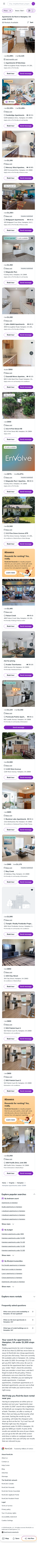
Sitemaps (5, 1476)
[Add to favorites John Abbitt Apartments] (32, 290)
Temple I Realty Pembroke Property (19, 924)
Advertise (5, 1473)
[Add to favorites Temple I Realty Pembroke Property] (32, 890)
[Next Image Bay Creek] (31, 848)
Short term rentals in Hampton (12, 1269)
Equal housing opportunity (11, 1532)
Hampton (20, 1183)
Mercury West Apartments (16, 167)
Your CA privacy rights (9, 1513)
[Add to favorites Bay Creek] (32, 837)
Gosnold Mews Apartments (16, 376)
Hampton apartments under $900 (13, 1234)
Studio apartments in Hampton (12, 1207)
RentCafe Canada (8, 1484)
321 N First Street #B (14, 429)
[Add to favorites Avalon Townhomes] (32, 634)
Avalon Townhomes (13, 664)
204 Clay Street (12, 976)
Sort (31, 22)
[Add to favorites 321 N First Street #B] (32, 395)
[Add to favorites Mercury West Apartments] (32, 133)
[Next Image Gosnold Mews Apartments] (31, 353)
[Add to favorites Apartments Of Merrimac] (32, 29)
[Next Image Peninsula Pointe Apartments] (31, 693)
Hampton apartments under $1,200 (13, 1246)
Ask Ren (31, 1538)
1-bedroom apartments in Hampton (13, 1211)
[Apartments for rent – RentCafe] (7, 1448)
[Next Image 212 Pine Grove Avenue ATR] (31, 510)
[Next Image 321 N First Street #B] (31, 405)
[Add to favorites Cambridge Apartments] (32, 81)
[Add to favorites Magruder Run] (32, 238)
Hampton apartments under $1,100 (13, 1242)
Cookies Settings (7, 1520)
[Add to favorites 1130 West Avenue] (32, 735)
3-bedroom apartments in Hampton (13, 1219)
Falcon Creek (11, 616)
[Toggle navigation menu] (4, 3)
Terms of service (7, 1506)
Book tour (10, 73)
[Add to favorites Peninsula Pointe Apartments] (32, 683)
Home (4, 1183)
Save (17, 1538)
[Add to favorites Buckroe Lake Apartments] (32, 785)
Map (7, 1538)
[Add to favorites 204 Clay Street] (32, 942)
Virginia (11, 1183)
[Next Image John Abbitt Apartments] (31, 301)
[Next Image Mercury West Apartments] (31, 144)
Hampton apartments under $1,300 (13, 1250)
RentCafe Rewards (8, 1487)
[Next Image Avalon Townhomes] (31, 644)
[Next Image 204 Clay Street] (31, 952)
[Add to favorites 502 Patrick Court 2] (32, 1046)
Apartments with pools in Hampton (13, 1282)
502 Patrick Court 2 (13, 1080)
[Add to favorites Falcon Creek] (32, 582)
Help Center (6, 1465)
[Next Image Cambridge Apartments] (31, 92)
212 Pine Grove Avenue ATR (17, 533)
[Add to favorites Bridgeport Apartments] (32, 186)
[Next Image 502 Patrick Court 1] (31, 1005)
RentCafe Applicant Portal (10, 1495)
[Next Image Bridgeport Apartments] (31, 196)
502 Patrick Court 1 (13, 1028)
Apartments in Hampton (10, 1203)
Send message (25, 73)
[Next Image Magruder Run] (31, 249)
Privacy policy (6, 1509)
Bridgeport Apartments (15, 220)
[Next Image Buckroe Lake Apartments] (31, 796)
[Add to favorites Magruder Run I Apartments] (32, 447)
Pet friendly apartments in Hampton (13, 1265)
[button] (10, 10)
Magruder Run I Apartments (17, 481)
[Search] (33, 3)
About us (5, 1458)
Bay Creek (10, 871)
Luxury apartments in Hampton (12, 1273)
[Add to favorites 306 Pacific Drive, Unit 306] (32, 1129)
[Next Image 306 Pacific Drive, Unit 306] (31, 1139)
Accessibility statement (9, 1517)
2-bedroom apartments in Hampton (13, 1215)
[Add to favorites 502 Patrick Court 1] (32, 994)
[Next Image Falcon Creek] (31, 592)
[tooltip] (10, 59)
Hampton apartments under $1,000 (13, 1238)
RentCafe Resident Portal (10, 1498)
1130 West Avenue (13, 769)
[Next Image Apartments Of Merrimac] (31, 39)
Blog (3, 1469)
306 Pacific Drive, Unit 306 (16, 1163)
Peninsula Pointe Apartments (17, 717)
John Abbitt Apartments (15, 324)
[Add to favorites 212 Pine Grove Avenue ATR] (32, 499)
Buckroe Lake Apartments (16, 819)
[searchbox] (21, 4)
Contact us (5, 1462)
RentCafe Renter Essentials (11, 1491)
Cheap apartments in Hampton (12, 1277)
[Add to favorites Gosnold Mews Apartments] (32, 343)
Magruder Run (11, 272)
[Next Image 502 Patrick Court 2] (31, 1057)
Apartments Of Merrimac (15, 63)
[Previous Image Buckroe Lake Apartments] (6, 796)
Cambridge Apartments (15, 115)
